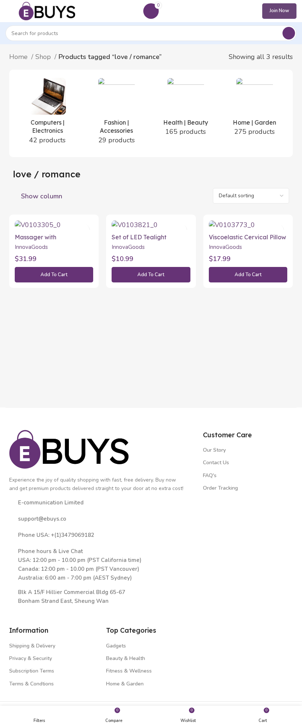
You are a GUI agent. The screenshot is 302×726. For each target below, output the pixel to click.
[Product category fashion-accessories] (117, 113)
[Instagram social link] (36, 611)
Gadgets (116, 645)
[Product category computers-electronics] (47, 113)
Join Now (279, 10)
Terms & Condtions (31, 683)
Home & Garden (125, 683)
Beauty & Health (125, 658)
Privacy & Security (30, 658)
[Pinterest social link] (57, 611)
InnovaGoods (31, 247)
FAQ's (210, 475)
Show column (41, 196)
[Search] (288, 33)
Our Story (214, 450)
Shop (44, 56)
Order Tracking (220, 487)
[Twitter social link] (25, 611)
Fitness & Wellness (129, 670)
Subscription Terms (31, 670)
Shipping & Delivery (32, 645)
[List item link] (102, 518)
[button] (54, 274)
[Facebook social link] (14, 611)
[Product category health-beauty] (186, 109)
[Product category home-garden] (255, 109)
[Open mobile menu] (8, 11)
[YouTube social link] (46, 611)
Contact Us (216, 462)
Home (19, 56)
